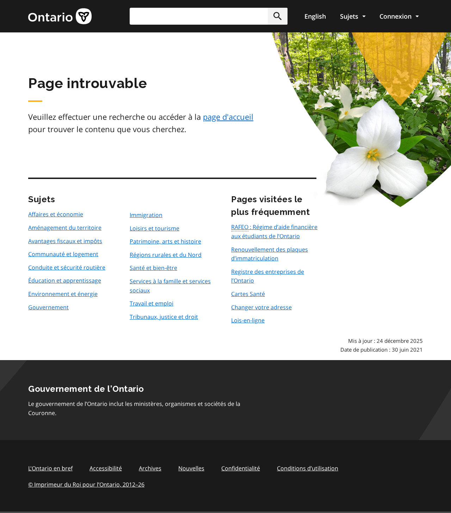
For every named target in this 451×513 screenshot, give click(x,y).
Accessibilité (105, 468)
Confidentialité (240, 468)
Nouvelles (191, 468)
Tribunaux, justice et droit (164, 317)
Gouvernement (48, 307)
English (315, 16)
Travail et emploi (151, 303)
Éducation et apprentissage (64, 280)
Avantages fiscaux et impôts (65, 241)
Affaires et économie (55, 214)
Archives (150, 468)
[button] (278, 16)
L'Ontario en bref (50, 468)
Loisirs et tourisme (154, 228)
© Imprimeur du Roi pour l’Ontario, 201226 (86, 484)
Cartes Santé (248, 294)
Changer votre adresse (261, 307)
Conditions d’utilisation (307, 468)
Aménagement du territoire (64, 227)
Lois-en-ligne (248, 320)
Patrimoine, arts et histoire (165, 241)
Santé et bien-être (153, 268)
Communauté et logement (63, 254)
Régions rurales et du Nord (166, 255)
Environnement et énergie (63, 294)
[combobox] (209, 16)
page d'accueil (228, 116)
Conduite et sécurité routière (66, 267)
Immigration (146, 215)
